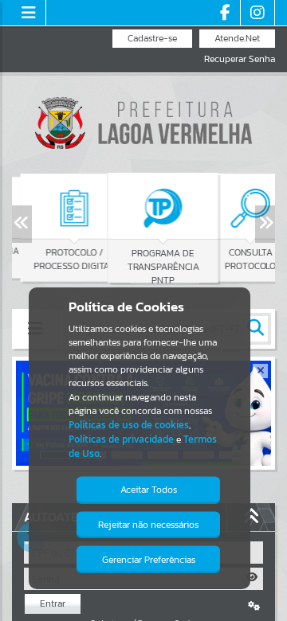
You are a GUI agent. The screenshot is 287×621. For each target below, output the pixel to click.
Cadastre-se (152, 38)
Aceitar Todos (148, 489)
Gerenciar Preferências (148, 560)
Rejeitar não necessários (148, 525)
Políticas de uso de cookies (129, 425)
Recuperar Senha (239, 59)
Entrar (52, 603)
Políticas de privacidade (121, 439)
